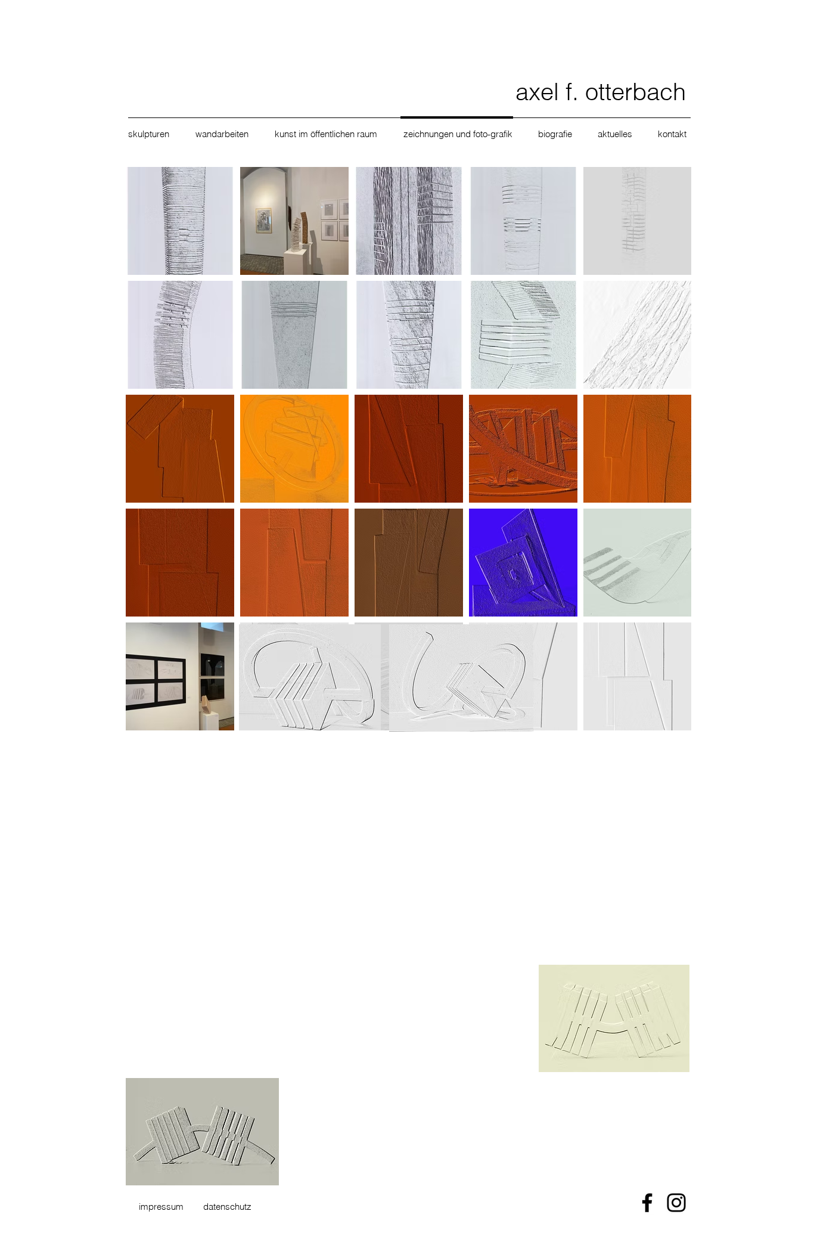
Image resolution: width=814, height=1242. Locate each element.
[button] (153, 134)
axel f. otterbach (600, 91)
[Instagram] (676, 1202)
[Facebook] (647, 1202)
